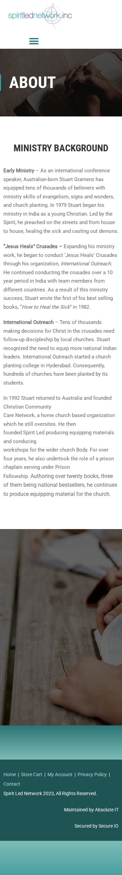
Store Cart (31, 774)
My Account (60, 774)
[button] (34, 41)
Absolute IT (107, 809)
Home (9, 774)
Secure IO (109, 826)
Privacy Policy (92, 774)
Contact (11, 784)
